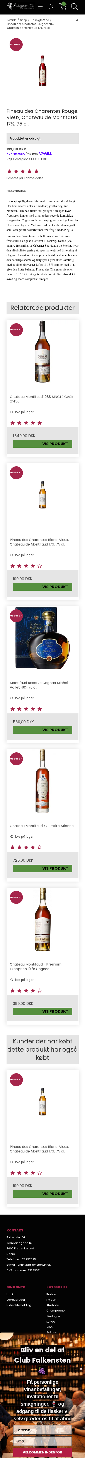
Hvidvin (51, 1300)
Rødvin (51, 1294)
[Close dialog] (80, 1337)
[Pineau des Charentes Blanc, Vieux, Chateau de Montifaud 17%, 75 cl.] (42, 498)
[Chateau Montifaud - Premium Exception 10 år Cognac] (42, 923)
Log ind (12, 1294)
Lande (50, 1321)
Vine (49, 1327)
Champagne (55, 1310)
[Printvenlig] (76, 20)
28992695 (29, 1259)
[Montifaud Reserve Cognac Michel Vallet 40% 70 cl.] (42, 642)
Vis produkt (55, 443)
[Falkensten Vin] (21, 6)
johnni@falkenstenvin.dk (34, 1264)
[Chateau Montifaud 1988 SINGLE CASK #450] (42, 355)
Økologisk (53, 1316)
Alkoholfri (52, 1305)
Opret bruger (16, 1300)
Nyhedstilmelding (19, 1305)
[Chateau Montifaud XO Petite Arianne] (42, 785)
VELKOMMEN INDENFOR (42, 1452)
